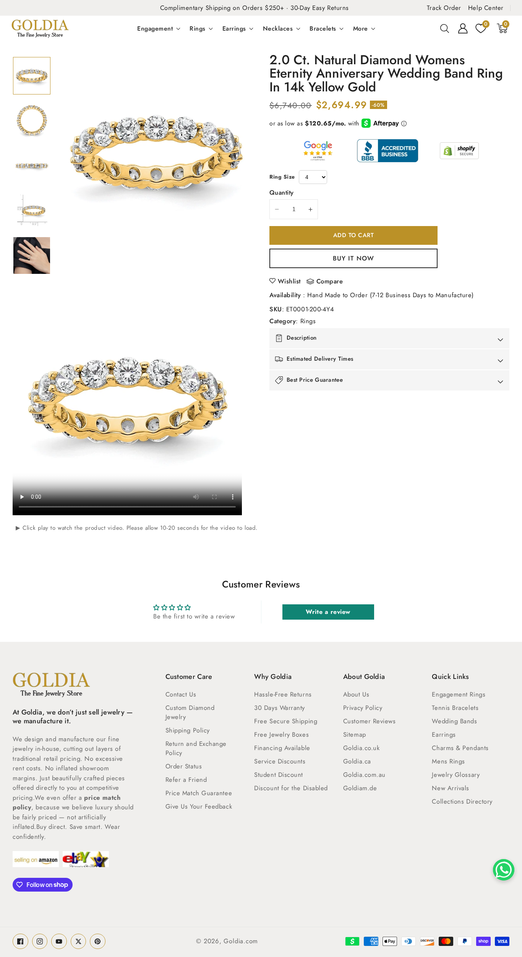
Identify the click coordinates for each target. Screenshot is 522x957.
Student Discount (278, 774)
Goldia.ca (357, 761)
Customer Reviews (369, 721)
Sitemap (354, 734)
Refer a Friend (186, 779)
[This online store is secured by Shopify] (459, 150)
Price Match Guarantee (198, 793)
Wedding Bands (454, 721)
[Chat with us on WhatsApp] (503, 870)
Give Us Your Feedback (198, 806)
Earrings (234, 28)
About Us (356, 694)
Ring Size (282, 177)
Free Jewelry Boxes (281, 734)
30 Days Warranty (279, 707)
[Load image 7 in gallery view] (31, 120)
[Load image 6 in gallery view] (31, 75)
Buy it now (353, 258)
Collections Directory (462, 801)
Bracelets (323, 28)
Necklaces (278, 28)
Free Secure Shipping (285, 721)
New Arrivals (450, 788)
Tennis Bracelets (455, 707)
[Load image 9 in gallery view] (31, 210)
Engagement (155, 28)
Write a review (328, 611)
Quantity (281, 192)
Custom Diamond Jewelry (190, 712)
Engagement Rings (458, 694)
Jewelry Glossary (456, 774)
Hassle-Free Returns (282, 694)
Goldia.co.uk (361, 747)
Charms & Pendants (460, 747)
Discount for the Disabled (291, 788)
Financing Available (282, 747)
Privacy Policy (363, 707)
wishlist (289, 281)
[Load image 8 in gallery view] (31, 165)
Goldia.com (241, 941)
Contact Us (180, 694)
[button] (444, 28)
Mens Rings (448, 761)
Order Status (183, 766)
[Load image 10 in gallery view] (31, 255)
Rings (198, 28)
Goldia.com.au (364, 774)
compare (329, 281)
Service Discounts (279, 761)
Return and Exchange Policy (196, 748)
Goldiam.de (360, 788)
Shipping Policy (187, 730)
